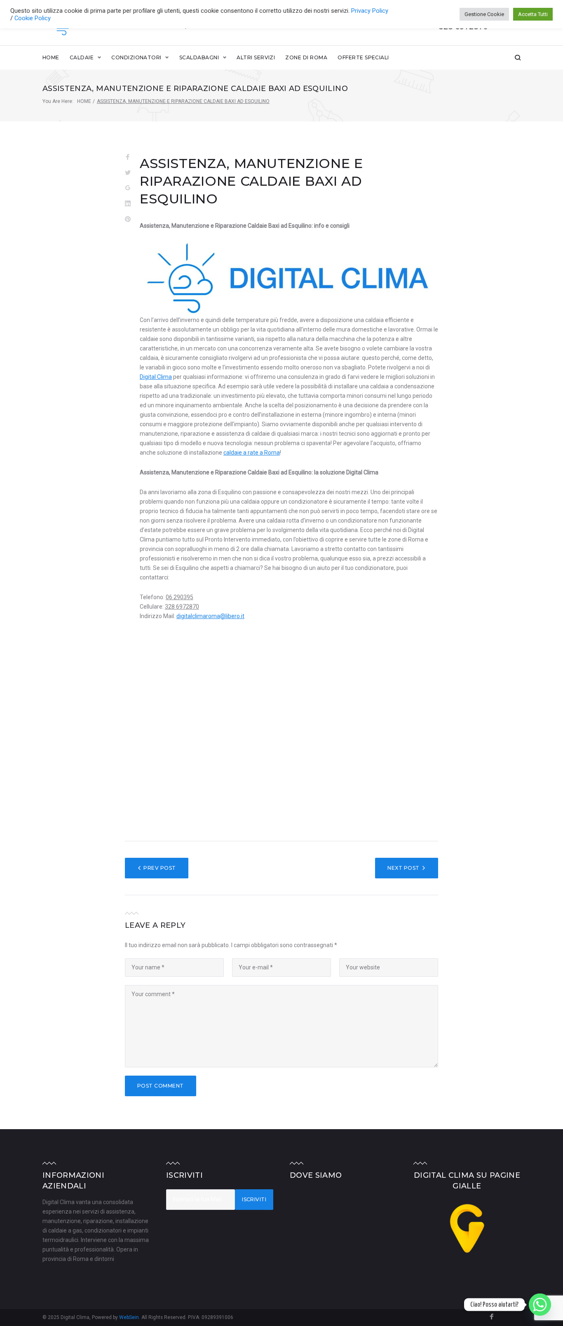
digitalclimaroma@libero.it (210, 616)
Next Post (403, 868)
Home (50, 57)
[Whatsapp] (540, 1304)
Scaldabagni (199, 57)
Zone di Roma (306, 57)
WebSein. (130, 1317)
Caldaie (82, 57)
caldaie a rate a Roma (251, 452)
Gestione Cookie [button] (484, 14)
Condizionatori (136, 57)
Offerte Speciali (363, 57)
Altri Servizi (256, 57)
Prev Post (159, 868)
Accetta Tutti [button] (533, 14)
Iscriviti (254, 1199)
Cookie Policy (32, 18)
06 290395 (179, 597)
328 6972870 (182, 606)
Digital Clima (156, 377)
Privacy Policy (369, 10)
